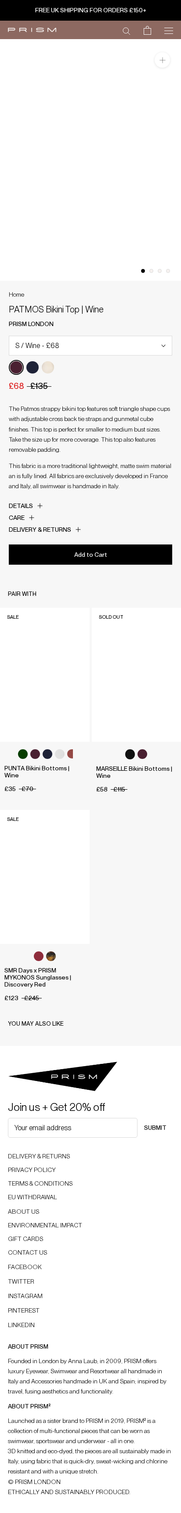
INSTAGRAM (25, 1295)
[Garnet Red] (72, 754)
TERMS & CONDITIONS (40, 1183)
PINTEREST (24, 1310)
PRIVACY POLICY (32, 1169)
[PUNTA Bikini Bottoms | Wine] (45, 675)
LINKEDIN (21, 1324)
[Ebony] (130, 754)
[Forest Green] (23, 754)
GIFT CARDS (25, 1238)
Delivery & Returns (40, 529)
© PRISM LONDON (34, 1481)
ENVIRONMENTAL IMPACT (45, 1225)
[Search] (126, 30)
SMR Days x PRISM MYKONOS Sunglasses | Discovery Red (37, 977)
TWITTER (21, 1281)
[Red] (38, 956)
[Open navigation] (168, 29)
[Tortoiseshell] (51, 956)
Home (16, 294)
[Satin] (47, 367)
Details (21, 505)
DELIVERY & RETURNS (39, 1156)
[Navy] (32, 367)
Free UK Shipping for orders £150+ (90, 10)
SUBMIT (155, 1127)
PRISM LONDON (31, 323)
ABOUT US (23, 1211)
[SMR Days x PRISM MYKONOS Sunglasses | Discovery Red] (45, 877)
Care (17, 517)
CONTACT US (27, 1252)
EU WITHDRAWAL (32, 1197)
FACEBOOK (25, 1266)
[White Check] (60, 754)
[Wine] (16, 367)
